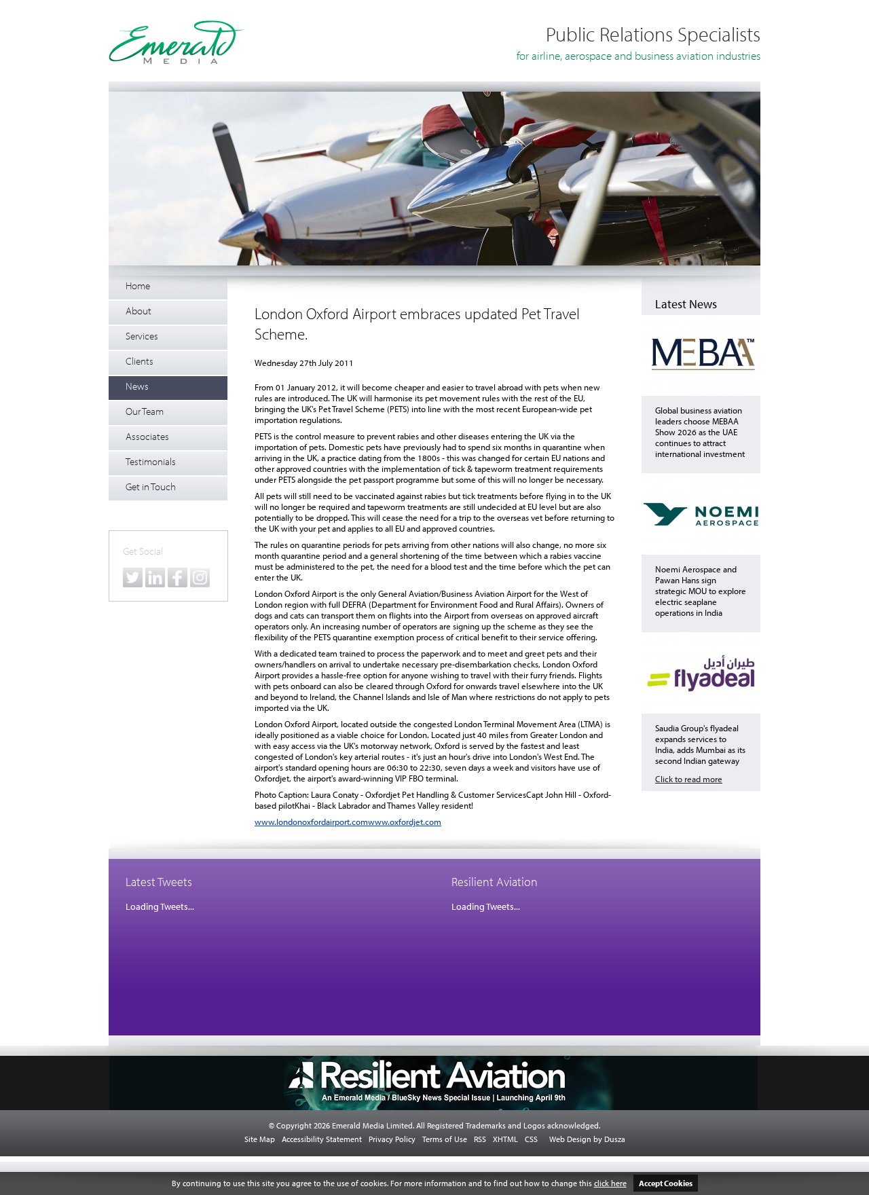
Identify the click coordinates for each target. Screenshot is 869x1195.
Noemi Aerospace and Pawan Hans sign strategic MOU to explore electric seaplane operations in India (700, 591)
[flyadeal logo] (701, 710)
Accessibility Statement (322, 1139)
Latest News (686, 304)
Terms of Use (444, 1139)
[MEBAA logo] (701, 392)
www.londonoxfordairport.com (311, 821)
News (137, 386)
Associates (147, 436)
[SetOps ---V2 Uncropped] (434, 263)
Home (138, 285)
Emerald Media (176, 42)
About (138, 310)
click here (610, 1183)
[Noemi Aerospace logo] (701, 551)
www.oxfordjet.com (404, 821)
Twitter (133, 577)
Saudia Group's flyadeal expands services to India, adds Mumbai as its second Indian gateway (700, 744)
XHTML (505, 1139)
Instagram (200, 577)
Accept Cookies (665, 1183)
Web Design (570, 1139)
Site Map (259, 1139)
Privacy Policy (392, 1139)
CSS (531, 1139)
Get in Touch (151, 486)
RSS (480, 1139)
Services (142, 335)
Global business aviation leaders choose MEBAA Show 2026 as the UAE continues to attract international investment (700, 432)
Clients (139, 360)
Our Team (145, 411)
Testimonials (151, 461)
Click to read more (688, 778)
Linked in (155, 577)
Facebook (177, 577)
